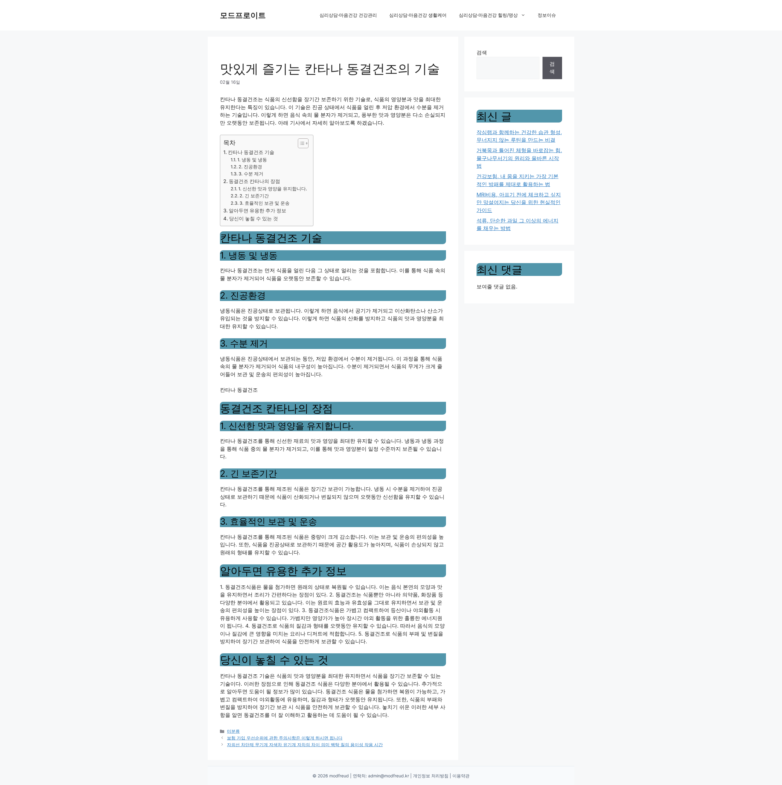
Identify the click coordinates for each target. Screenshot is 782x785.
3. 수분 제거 (251, 174)
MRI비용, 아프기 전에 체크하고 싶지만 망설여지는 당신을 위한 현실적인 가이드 (519, 202)
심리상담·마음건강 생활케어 (418, 15)
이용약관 (461, 775)
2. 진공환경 (250, 167)
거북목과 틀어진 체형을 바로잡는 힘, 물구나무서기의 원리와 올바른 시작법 (519, 158)
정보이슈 (547, 15)
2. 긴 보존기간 (254, 196)
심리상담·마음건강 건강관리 (348, 15)
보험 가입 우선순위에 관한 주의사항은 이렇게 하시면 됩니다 (284, 737)
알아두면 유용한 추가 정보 (257, 210)
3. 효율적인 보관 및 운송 (264, 203)
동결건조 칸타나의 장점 (254, 181)
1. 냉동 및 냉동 (252, 160)
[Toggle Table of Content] (300, 143)
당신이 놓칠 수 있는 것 (253, 218)
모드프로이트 (243, 15)
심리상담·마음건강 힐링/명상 (488, 15)
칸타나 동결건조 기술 (251, 152)
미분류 (233, 731)
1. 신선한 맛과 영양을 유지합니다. (272, 189)
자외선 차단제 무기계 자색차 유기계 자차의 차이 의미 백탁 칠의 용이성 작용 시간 (305, 744)
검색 (482, 53)
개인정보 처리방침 (430, 775)
